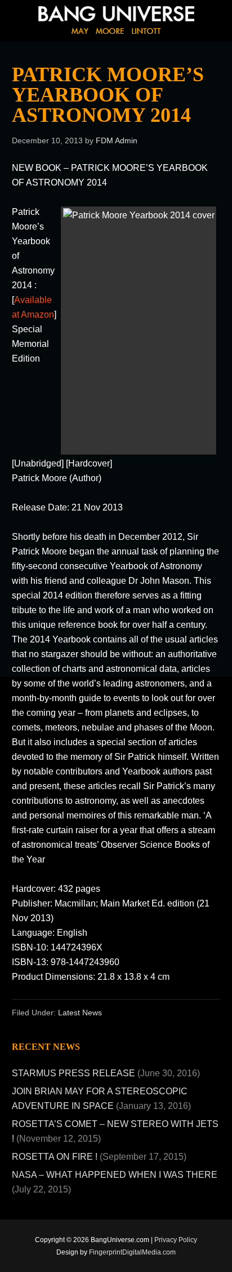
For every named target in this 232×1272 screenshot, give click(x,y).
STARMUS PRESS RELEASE (73, 1073)
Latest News (80, 1012)
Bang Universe (112, 28)
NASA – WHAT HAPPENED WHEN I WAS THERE (114, 1174)
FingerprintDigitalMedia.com (132, 1252)
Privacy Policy (175, 1240)
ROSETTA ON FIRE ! (54, 1156)
